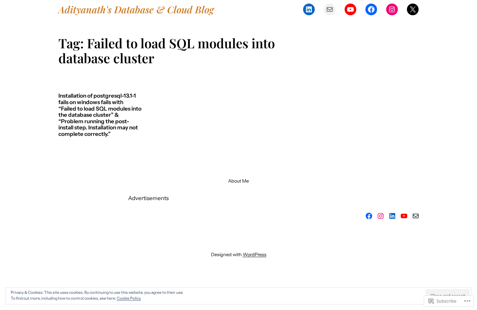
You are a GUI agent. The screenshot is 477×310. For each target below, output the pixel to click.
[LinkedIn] (309, 9)
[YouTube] (350, 9)
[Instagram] (392, 9)
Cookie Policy (129, 298)
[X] (413, 9)
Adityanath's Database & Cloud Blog (136, 9)
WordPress (254, 254)
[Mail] (330, 9)
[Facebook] (371, 9)
